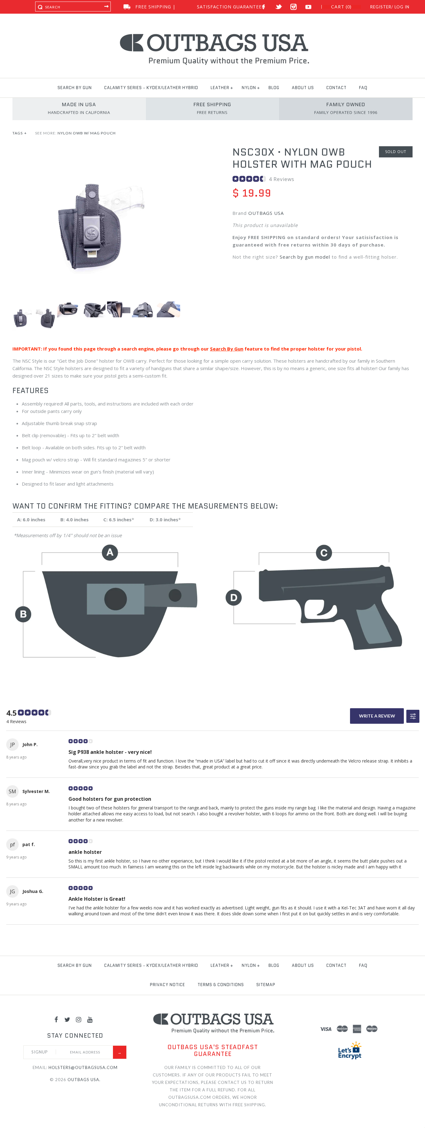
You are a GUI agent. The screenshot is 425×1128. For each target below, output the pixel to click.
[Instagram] (78, 1019)
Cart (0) (341, 7)
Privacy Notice (167, 985)
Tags (19, 133)
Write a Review (377, 715)
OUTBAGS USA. (84, 1079)
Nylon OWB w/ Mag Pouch (87, 133)
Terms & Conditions (221, 985)
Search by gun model (305, 257)
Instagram (293, 7)
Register (380, 6)
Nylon (249, 88)
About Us (303, 88)
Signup (39, 1051)
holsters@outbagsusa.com (83, 1067)
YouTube (308, 7)
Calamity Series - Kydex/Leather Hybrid (151, 88)
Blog (274, 88)
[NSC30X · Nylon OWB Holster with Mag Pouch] (102, 150)
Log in (402, 6)
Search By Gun (226, 349)
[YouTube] (89, 1019)
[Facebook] (56, 1019)
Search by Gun (75, 88)
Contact (336, 88)
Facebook (264, 7)
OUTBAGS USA (266, 213)
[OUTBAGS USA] (213, 35)
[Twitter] (67, 1019)
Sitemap (265, 985)
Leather (220, 88)
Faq (363, 88)
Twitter (278, 7)
